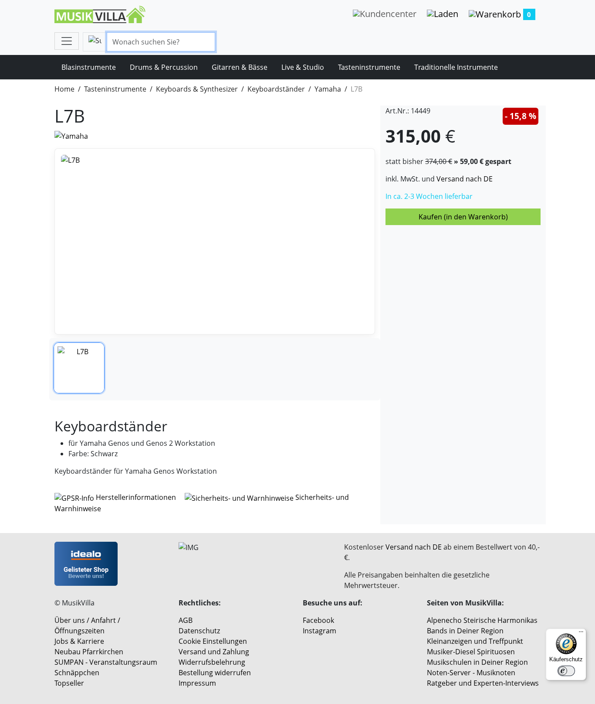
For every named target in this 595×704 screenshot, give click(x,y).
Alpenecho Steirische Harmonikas (482, 620)
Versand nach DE (464, 179)
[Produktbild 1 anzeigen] (79, 367)
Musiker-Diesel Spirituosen (471, 651)
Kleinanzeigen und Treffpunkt (475, 641)
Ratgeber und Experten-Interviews (483, 683)
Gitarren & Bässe (239, 67)
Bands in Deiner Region (465, 631)
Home (64, 89)
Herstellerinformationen (136, 497)
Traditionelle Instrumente (456, 67)
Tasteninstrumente (369, 67)
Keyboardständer (276, 89)
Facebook (318, 620)
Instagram (319, 631)
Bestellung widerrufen (215, 672)
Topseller (69, 683)
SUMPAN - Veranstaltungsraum (105, 662)
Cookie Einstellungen (213, 641)
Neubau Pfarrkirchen (88, 651)
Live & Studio (302, 67)
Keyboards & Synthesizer (197, 89)
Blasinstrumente (88, 67)
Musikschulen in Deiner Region (477, 662)
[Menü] (581, 634)
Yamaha (327, 89)
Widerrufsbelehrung (212, 662)
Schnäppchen (76, 672)
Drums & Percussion (164, 67)
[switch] (566, 671)
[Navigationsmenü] (66, 41)
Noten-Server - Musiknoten (471, 672)
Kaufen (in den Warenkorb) (463, 217)
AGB (186, 620)
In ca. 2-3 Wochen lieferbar (429, 196)
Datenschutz (199, 631)
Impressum (197, 683)
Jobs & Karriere (79, 641)
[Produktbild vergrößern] (214, 241)
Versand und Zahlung (214, 651)
